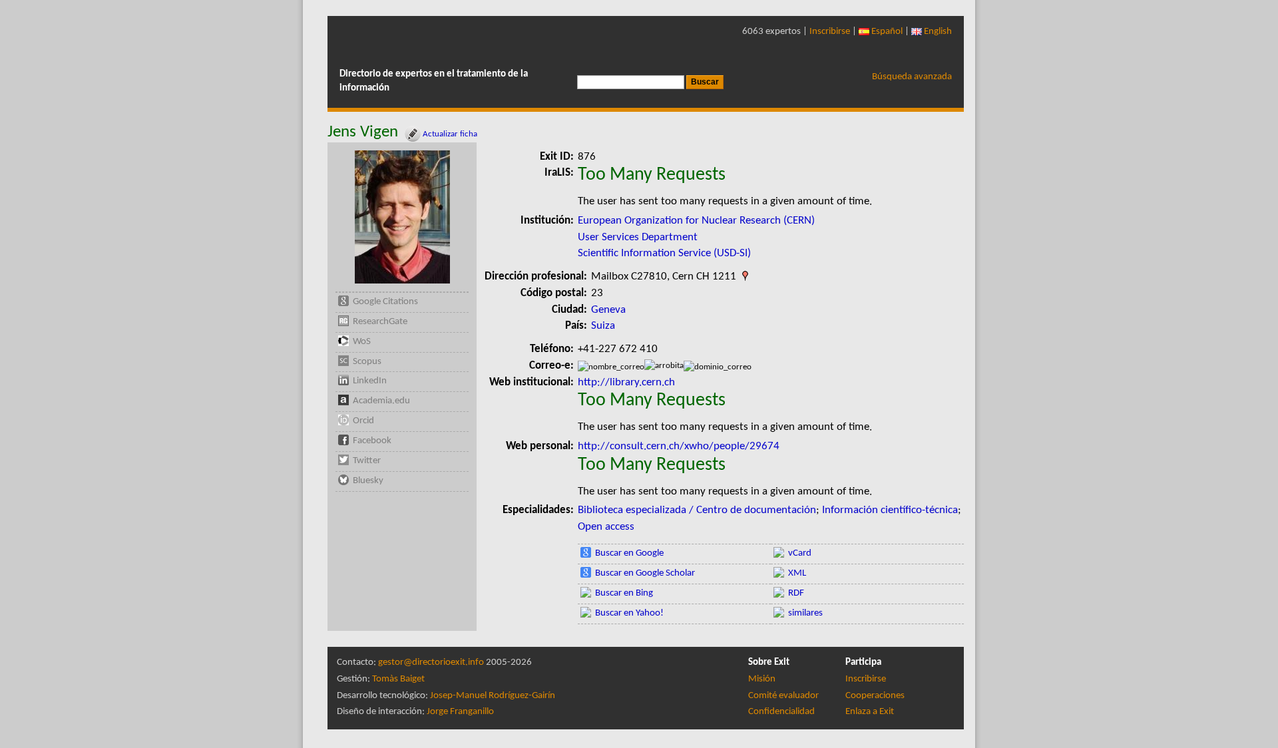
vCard (799, 553)
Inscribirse (829, 32)
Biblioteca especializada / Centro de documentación (697, 510)
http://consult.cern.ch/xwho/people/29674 (678, 446)
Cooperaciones (875, 696)
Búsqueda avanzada (912, 77)
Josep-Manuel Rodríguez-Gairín (492, 696)
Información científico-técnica (890, 510)
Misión (761, 679)
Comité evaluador (783, 696)
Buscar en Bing (624, 593)
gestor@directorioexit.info (431, 662)
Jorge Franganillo (460, 712)
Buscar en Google (629, 553)
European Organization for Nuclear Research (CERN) (696, 220)
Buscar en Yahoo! (629, 613)
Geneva (608, 309)
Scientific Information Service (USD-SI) (664, 253)
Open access (606, 526)
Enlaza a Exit (869, 712)
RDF (796, 593)
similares (805, 613)
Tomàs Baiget (398, 679)
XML (797, 573)
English (937, 32)
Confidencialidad (781, 712)
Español (886, 32)
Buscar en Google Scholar (645, 573)
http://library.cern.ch (626, 382)
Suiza (603, 325)
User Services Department (638, 237)
